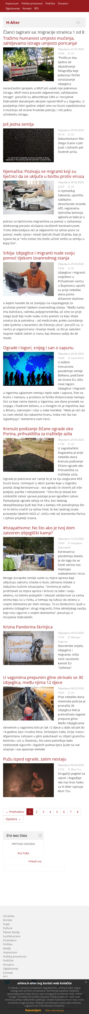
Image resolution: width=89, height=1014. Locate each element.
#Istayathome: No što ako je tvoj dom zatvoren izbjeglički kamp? (39, 530)
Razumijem (33, 1010)
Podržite (50, 3)
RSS (36, 8)
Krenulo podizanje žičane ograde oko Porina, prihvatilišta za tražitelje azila (38, 431)
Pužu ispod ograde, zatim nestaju (34, 759)
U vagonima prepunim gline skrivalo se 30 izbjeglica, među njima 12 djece (43, 680)
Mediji (7, 948)
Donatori (63, 3)
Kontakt (27, 8)
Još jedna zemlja (18, 124)
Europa (7, 920)
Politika (7, 944)
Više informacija (54, 1010)
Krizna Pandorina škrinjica (28, 627)
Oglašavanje (13, 8)
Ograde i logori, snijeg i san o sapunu (38, 347)
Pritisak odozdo (23, 844)
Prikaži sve (35, 861)
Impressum (12, 3)
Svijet (6, 924)
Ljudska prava (11, 936)
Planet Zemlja (11, 932)
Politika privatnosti (32, 3)
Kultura (23, 853)
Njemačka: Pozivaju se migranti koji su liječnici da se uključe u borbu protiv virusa (43, 173)
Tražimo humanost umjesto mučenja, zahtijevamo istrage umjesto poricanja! (40, 40)
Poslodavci (9, 940)
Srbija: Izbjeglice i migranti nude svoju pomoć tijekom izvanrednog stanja (39, 255)
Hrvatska (8, 916)
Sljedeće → (13, 819)
